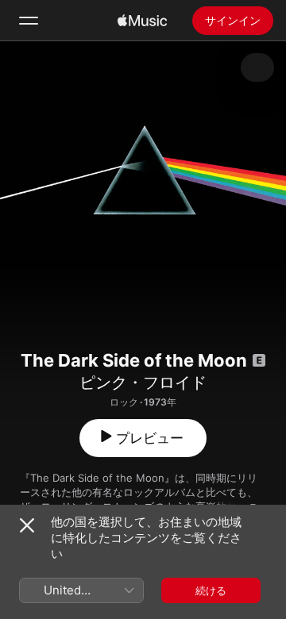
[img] (142, 20)
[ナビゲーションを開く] (28, 20)
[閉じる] (27, 525)
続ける (210, 590)
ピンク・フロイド (143, 382)
